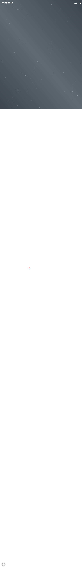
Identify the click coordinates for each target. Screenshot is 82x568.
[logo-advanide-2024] (7, 3)
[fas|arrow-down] (41, 298)
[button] (75, 3)
